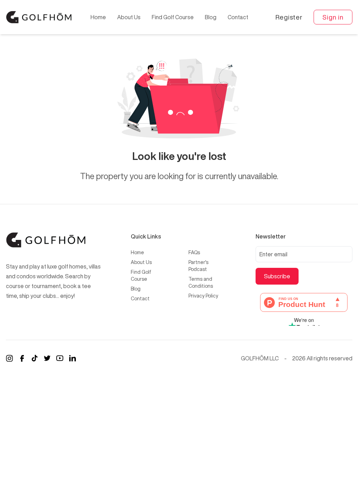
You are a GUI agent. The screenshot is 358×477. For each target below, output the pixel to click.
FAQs (194, 252)
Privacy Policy (203, 295)
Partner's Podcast (198, 266)
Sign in (332, 17)
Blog (210, 17)
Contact (238, 17)
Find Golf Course (173, 17)
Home (98, 17)
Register (288, 17)
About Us (129, 17)
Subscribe (277, 276)
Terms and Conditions (200, 282)
